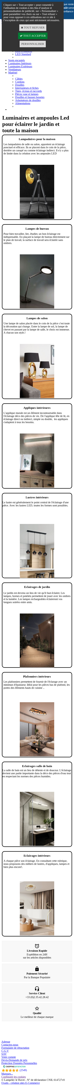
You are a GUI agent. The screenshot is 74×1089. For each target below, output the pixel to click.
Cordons (19, 81)
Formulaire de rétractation (15, 1047)
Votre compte (8, 1057)
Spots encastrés (16, 60)
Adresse (5, 1041)
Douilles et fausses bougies (29, 97)
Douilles (19, 84)
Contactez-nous (9, 1044)
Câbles (19, 78)
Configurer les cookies (13, 1076)
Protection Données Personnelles (19, 1063)
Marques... (7, 1073)
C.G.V (5, 1050)
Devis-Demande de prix (14, 1060)
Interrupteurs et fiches (27, 87)
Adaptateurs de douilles (28, 100)
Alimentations (22, 103)
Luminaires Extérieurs (20, 66)
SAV (4, 1053)
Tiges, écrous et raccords (28, 91)
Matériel (12, 72)
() (23, 1070)
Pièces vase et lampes (26, 94)
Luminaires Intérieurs (19, 63)
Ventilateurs (14, 69)
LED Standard (23, 54)
